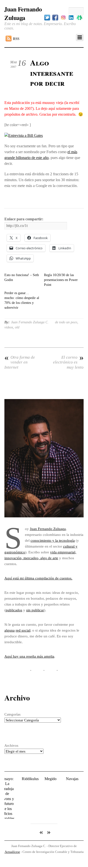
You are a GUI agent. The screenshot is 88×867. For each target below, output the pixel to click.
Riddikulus (24, 778)
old (17, 327)
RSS (16, 39)
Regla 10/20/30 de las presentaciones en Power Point (61, 280)
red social (23, 630)
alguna (9, 630)
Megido (45, 778)
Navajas (66, 778)
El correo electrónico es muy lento (68, 362)
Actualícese (12, 839)
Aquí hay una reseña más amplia (29, 656)
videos (8, 327)
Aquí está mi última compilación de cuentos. (38, 578)
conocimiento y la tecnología (53, 540)
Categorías (12, 714)
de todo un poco (66, 322)
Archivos (11, 745)
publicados (14, 610)
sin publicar (35, 610)
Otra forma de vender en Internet (19, 362)
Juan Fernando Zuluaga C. (30, 322)
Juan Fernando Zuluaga (48, 529)
